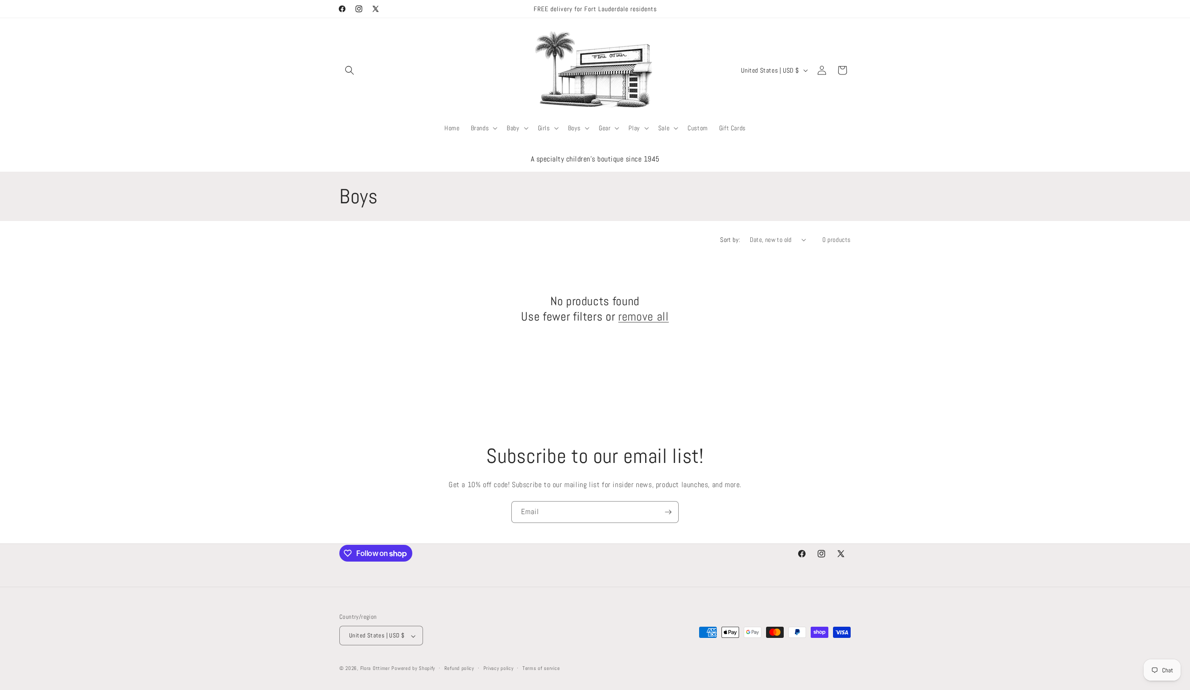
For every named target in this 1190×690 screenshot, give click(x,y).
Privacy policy (498, 668)
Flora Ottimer (375, 668)
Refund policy (459, 668)
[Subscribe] (668, 512)
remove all (643, 316)
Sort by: (730, 239)
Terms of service (541, 668)
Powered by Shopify (413, 668)
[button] (349, 70)
